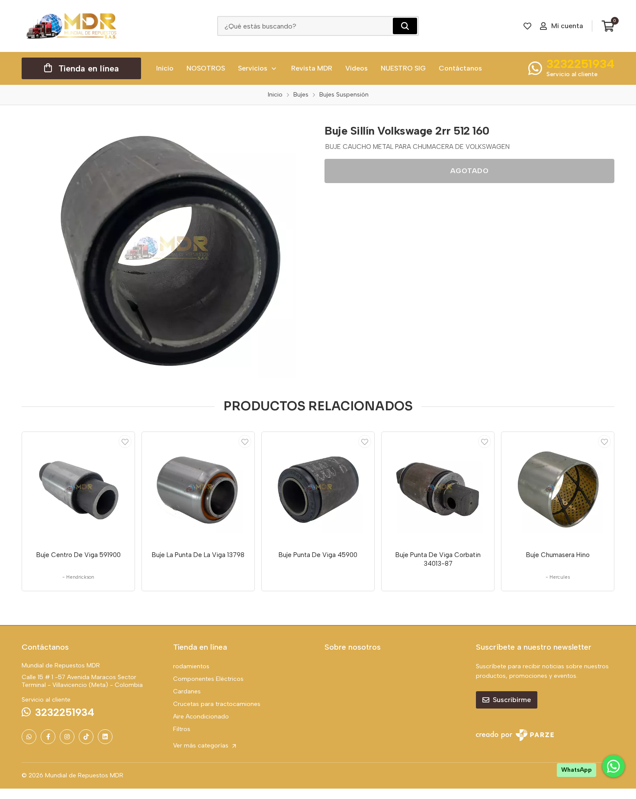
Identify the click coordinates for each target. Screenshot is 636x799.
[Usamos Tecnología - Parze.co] (515, 735)
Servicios (252, 68)
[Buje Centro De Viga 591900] (78, 488)
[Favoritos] (527, 26)
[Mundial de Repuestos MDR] (71, 26)
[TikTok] (86, 736)
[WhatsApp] (29, 736)
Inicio (164, 68)
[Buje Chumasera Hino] (557, 488)
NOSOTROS (205, 68)
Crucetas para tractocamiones (216, 704)
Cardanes (187, 691)
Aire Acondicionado (201, 716)
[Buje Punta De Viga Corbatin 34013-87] (438, 488)
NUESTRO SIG (403, 68)
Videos (356, 68)
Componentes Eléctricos (208, 679)
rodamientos (191, 666)
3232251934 (580, 64)
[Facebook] (48, 736)
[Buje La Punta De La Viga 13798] (198, 488)
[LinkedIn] (105, 736)
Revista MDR (311, 68)
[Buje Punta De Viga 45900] (318, 488)
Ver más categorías (201, 745)
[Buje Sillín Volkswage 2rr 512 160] (166, 248)
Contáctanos (460, 68)
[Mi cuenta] (125, 441)
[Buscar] (405, 26)
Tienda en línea (88, 68)
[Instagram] (67, 736)
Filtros (181, 729)
